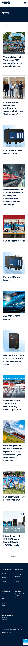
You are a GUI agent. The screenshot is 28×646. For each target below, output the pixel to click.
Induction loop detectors (5, 576)
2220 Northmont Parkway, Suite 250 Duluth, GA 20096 (6, 619)
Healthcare (17, 576)
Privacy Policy (5, 632)
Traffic (3, 605)
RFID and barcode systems (6, 580)
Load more (12, 556)
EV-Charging (18, 574)
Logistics (17, 583)
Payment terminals (6, 584)
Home (3, 25)
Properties (4, 598)
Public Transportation (7, 600)
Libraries (17, 581)
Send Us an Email (19, 597)
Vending (3, 608)
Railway (3, 603)
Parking (3, 593)
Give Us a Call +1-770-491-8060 (20, 594)
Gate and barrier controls (5, 572)
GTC (10, 632)
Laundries (17, 579)
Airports (17, 571)
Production (4, 596)
